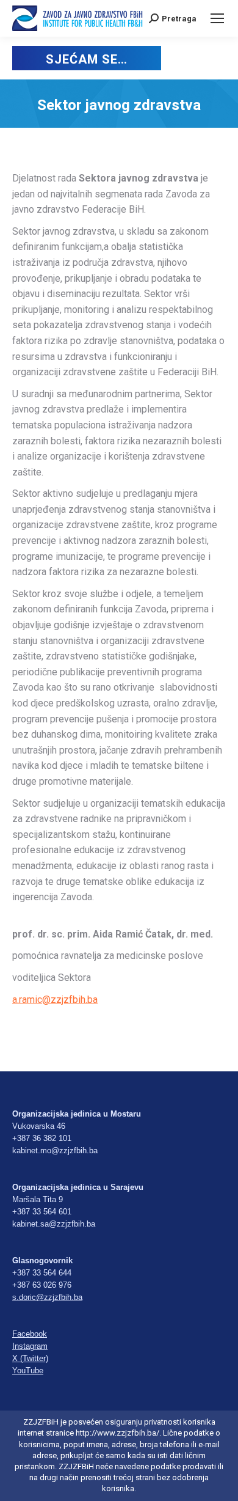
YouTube (27, 1370)
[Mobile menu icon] (217, 18)
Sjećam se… (86, 59)
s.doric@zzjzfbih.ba (47, 1297)
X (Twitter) (30, 1358)
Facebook (29, 1333)
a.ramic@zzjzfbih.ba (55, 999)
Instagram (30, 1346)
